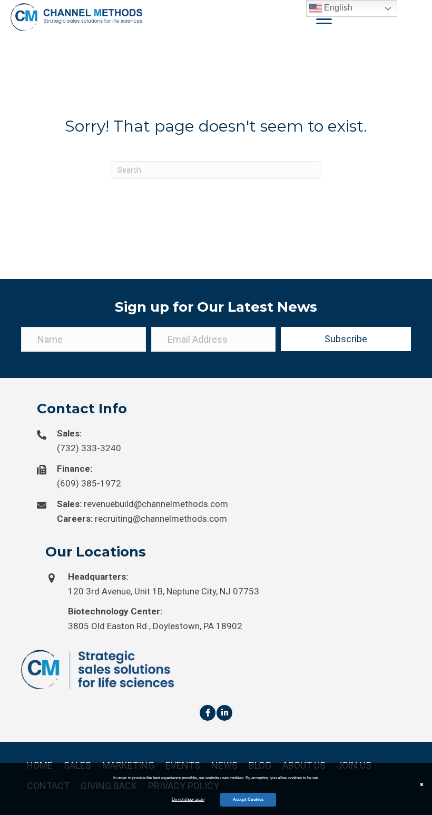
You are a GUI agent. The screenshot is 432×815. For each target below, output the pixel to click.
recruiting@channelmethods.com (161, 518)
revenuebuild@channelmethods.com (156, 504)
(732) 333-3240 (89, 448)
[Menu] (324, 19)
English (337, 7)
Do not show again (188, 799)
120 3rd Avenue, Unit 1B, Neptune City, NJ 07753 (163, 591)
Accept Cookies (248, 799)
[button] (346, 339)
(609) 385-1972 (89, 483)
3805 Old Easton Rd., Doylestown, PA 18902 (155, 626)
